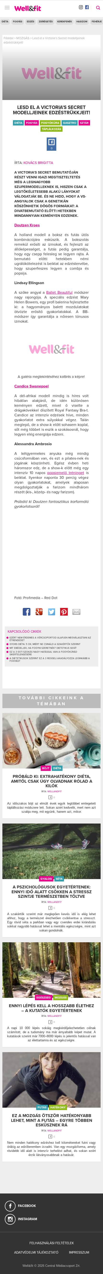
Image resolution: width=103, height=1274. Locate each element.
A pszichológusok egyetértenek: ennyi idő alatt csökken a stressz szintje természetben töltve (51, 891)
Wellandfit (54, 791)
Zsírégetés (46, 21)
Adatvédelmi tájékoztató (36, 1252)
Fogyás (17, 21)
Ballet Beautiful (59, 292)
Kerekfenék (64, 21)
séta (59, 879)
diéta (18, 123)
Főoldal (8, 38)
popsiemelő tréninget (65, 472)
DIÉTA (5, 21)
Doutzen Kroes (27, 225)
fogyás (31, 123)
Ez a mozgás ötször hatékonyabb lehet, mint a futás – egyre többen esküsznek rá (51, 1120)
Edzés (30, 21)
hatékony (58, 1107)
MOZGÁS (22, 38)
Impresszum (79, 1252)
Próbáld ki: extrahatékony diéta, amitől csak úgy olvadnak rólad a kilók (51, 781)
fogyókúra (50, 123)
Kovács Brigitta (38, 163)
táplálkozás (51, 129)
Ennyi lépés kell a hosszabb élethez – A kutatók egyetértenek (51, 1008)
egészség (43, 997)
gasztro (69, 123)
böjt (45, 768)
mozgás (61, 997)
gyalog (46, 879)
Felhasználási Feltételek (51, 1243)
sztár (84, 123)
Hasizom (81, 21)
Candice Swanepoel (31, 386)
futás (42, 1107)
